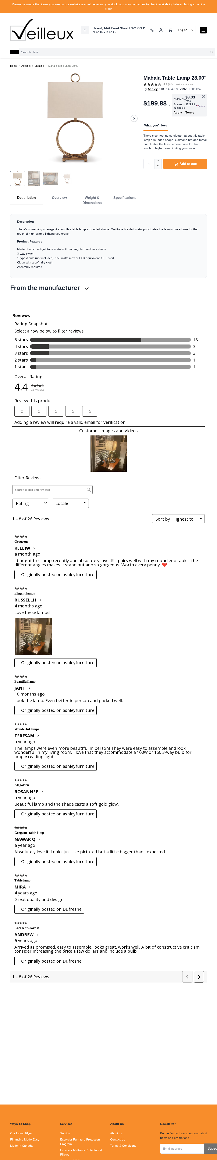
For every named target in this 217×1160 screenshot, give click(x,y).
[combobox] (186, 30)
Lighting (39, 65)
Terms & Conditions (123, 1145)
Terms (189, 112)
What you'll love (155, 125)
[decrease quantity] (158, 166)
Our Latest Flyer (21, 1133)
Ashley (153, 89)
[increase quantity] (158, 161)
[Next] (134, 118)
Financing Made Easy (24, 1139)
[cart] (170, 30)
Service (65, 1133)
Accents (26, 65)
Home (13, 65)
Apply (178, 112)
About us (116, 1133)
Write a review (184, 84)
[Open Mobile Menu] (203, 30)
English (182, 30)
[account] (161, 30)
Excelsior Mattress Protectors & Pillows (81, 1152)
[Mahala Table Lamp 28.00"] (75, 118)
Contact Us (117, 1139)
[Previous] (16, 118)
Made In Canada (21, 1145)
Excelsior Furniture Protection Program (80, 1142)
